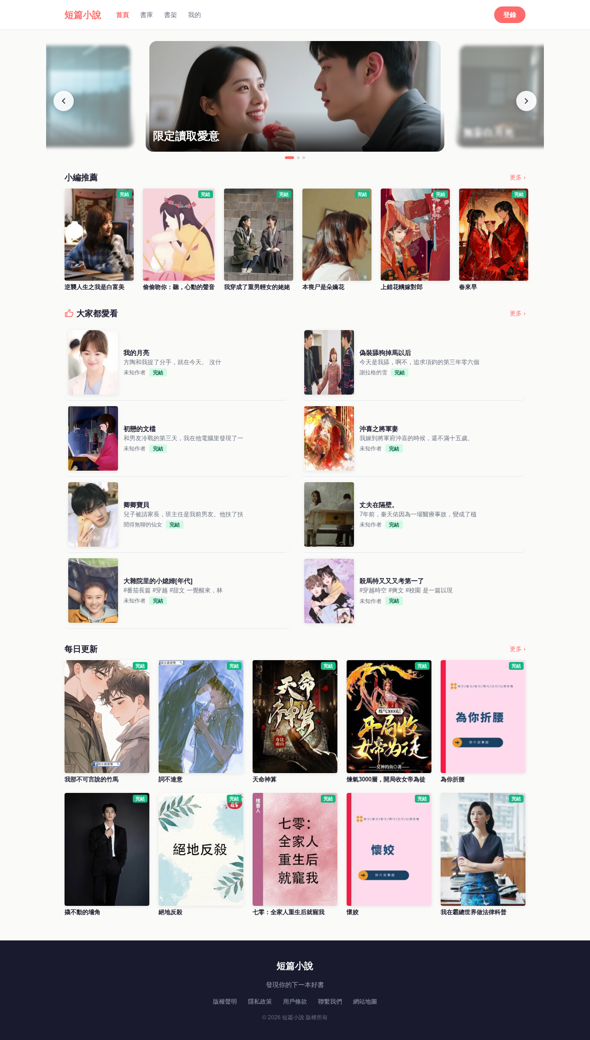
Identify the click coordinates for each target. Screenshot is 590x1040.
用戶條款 (295, 1001)
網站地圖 (365, 1001)
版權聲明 (225, 1001)
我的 (194, 14)
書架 (170, 14)
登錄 (509, 14)
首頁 (122, 14)
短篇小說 (83, 15)
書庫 (146, 14)
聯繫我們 (330, 1001)
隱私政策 (260, 1001)
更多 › (517, 177)
